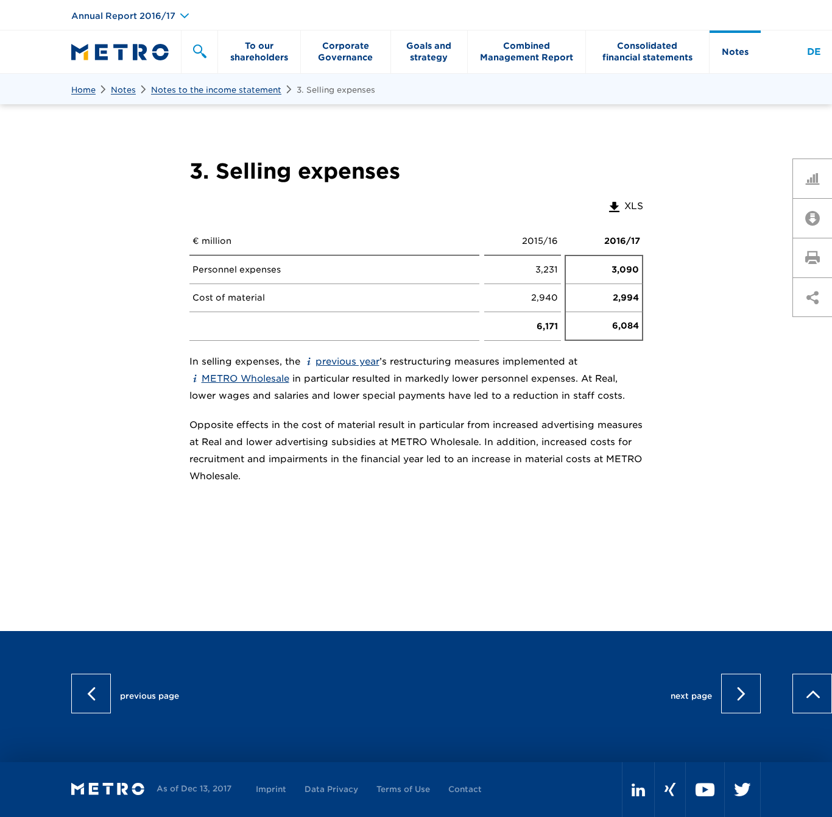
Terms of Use (403, 789)
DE (814, 51)
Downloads (817, 218)
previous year (347, 361)
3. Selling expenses (336, 90)
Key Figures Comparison (817, 178)
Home (83, 90)
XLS (625, 206)
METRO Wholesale (245, 378)
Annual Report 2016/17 (123, 16)
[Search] (199, 51)
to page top (812, 398)
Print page (817, 257)
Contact (465, 789)
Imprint (271, 789)
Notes (123, 90)
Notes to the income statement (216, 90)
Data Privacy (331, 789)
